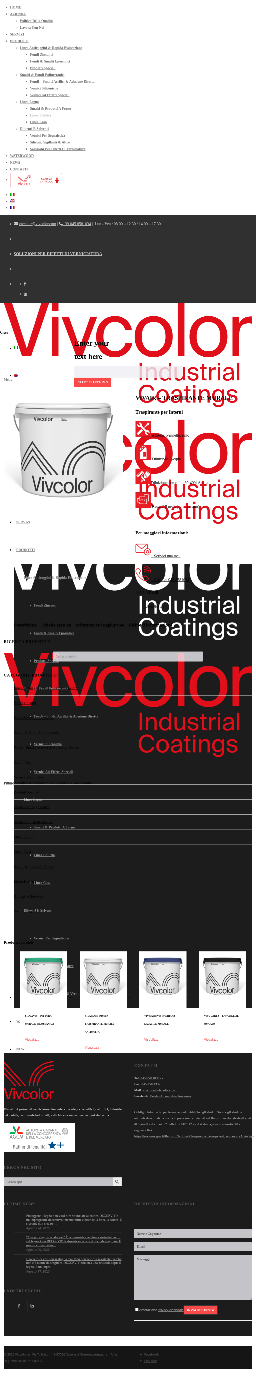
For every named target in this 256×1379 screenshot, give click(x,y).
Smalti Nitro (23, 762)
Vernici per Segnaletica (32, 807)
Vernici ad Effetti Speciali (33, 822)
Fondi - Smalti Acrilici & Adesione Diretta (46, 747)
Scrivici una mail (165, 556)
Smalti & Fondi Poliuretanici (36, 732)
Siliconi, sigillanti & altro (33, 911)
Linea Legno (24, 837)
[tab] (25, 627)
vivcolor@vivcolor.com (37, 224)
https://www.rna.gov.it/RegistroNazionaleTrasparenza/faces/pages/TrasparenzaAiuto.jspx (194, 1136)
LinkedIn (150, 1361)
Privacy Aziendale (171, 1310)
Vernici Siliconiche (28, 777)
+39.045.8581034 (77, 224)
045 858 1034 (150, 1078)
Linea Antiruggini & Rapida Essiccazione (46, 688)
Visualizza (32, 1039)
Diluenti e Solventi (28, 896)
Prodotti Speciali (26, 792)
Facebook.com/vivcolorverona (171, 1096)
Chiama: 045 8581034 (170, 580)
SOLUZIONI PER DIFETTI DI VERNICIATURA (58, 254)
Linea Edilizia (155, 606)
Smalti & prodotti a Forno (34, 867)
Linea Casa (22, 852)
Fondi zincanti (25, 703)
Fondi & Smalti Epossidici (34, 718)
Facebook (151, 1354)
